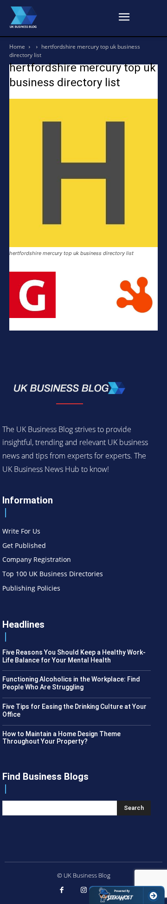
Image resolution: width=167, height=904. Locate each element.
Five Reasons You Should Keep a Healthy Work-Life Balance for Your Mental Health (74, 656)
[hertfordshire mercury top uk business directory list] (83, 244)
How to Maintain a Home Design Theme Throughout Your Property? (61, 737)
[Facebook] (62, 890)
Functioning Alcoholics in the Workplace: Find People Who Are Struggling (71, 683)
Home (17, 47)
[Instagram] (83, 890)
